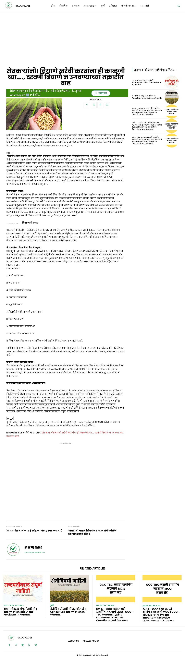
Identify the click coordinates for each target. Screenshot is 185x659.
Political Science (13, 605)
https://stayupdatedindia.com (35, 552)
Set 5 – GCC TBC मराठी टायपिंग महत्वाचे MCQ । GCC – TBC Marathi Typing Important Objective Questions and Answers (147, 111)
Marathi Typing (105, 605)
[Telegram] (22, 645)
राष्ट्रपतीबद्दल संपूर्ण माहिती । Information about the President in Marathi (146, 82)
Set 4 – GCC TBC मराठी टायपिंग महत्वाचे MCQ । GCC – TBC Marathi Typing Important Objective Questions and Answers (147, 125)
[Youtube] (35, 645)
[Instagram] (15, 645)
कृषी (52, 605)
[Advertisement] (92, 39)
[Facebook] (87, 105)
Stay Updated (33, 548)
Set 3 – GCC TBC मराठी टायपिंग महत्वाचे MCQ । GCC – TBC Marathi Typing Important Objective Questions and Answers (147, 140)
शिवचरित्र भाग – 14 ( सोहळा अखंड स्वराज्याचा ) (34, 530)
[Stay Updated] (13, 549)
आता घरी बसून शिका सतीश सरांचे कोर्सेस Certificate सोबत (92, 532)
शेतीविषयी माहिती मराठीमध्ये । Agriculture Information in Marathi (147, 97)
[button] (179, 6)
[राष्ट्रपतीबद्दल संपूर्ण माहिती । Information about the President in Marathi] (172, 82)
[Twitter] (94, 105)
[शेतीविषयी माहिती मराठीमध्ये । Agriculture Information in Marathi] (172, 97)
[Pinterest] (100, 105)
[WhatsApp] (107, 105)
